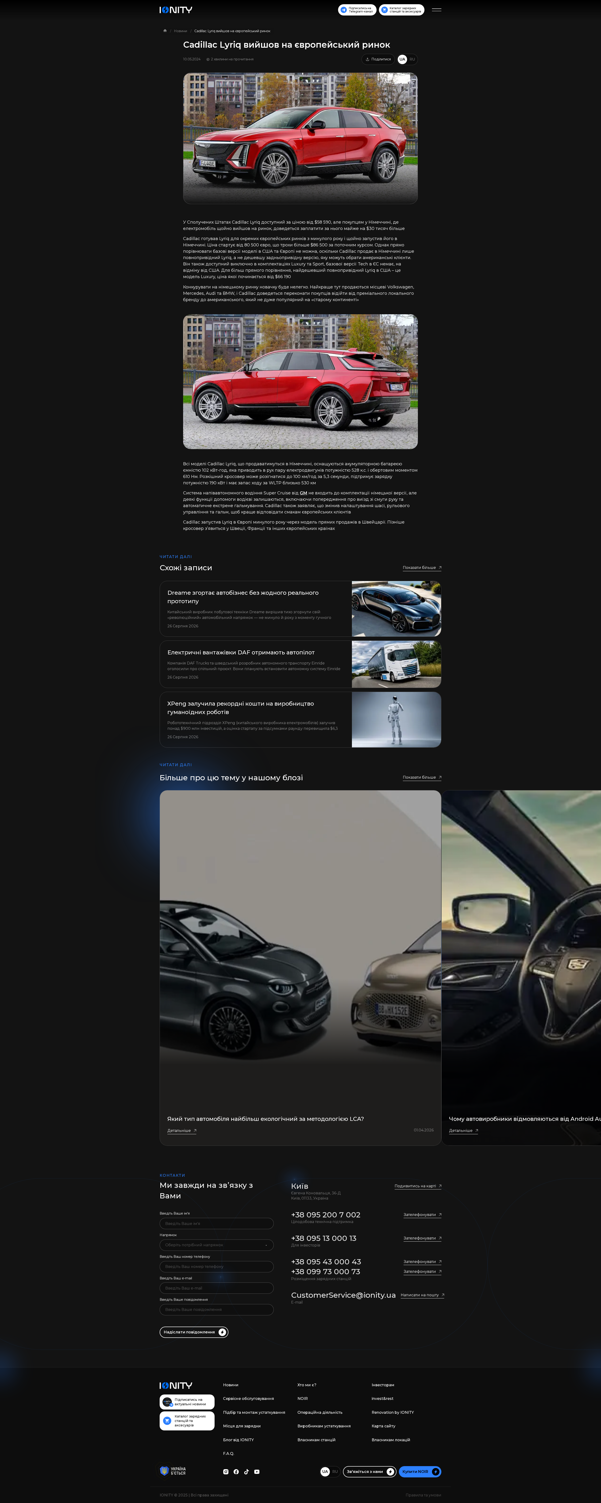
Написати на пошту (420, 1295)
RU (412, 59)
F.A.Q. (228, 1453)
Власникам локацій (391, 1440)
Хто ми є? (306, 1385)
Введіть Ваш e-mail (176, 1278)
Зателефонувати (420, 1214)
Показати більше (419, 567)
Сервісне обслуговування (248, 1398)
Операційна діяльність (320, 1412)
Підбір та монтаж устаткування (254, 1412)
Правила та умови (423, 1495)
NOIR (302, 1398)
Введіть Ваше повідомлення (184, 1299)
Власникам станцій (316, 1440)
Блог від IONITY (238, 1440)
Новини (181, 31)
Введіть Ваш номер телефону (185, 1256)
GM (303, 493)
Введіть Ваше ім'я (175, 1213)
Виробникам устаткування (324, 1426)
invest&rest (382, 1398)
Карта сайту (383, 1426)
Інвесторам (383, 1385)
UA (402, 59)
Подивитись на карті (415, 1186)
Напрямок (168, 1235)
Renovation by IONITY (393, 1412)
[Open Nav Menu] (436, 10)
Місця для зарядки (242, 1426)
